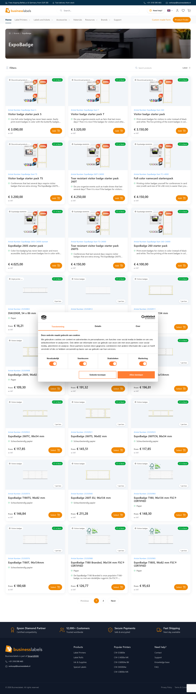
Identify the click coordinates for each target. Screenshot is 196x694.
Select (179, 327)
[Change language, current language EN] (170, 10)
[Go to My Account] (177, 10)
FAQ (157, 667)
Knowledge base (162, 662)
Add (54, 130)
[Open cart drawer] (189, 10)
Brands (16, 33)
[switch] (83, 364)
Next (113, 600)
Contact (158, 652)
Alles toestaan (136, 375)
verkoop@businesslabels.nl (180, 2)
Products (78, 647)
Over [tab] (138, 326)
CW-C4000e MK (121, 657)
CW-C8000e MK (121, 671)
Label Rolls (78, 657)
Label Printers (80, 652)
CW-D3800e (119, 652)
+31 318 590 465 (154, 2)
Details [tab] (98, 326)
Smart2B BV (33, 656)
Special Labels (80, 667)
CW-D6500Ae (120, 667)
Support (158, 657)
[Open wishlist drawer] (183, 10)
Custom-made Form (161, 19)
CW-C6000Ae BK (121, 662)
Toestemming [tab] (58, 326)
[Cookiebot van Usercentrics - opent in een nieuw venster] (143, 317)
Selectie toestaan (97, 375)
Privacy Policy (166, 687)
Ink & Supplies (80, 662)
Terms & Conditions (183, 687)
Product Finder (182, 19)
